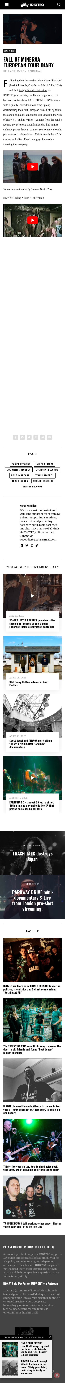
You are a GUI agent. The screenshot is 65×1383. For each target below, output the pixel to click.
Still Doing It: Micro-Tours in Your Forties (28, 683)
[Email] (49, 437)
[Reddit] (42, 437)
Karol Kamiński (28, 505)
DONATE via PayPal (15, 1283)
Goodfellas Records (19, 469)
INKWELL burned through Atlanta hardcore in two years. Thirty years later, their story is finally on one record (33, 1367)
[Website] (37, 545)
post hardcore (20, 475)
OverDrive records (47, 469)
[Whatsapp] (35, 437)
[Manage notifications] (57, 1375)
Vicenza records (32, 486)
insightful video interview (33, 90)
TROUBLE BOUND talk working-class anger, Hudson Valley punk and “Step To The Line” (32, 1224)
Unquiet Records (43, 480)
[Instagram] (32, 545)
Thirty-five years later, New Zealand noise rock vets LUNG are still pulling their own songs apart (31, 1167)
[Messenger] (22, 437)
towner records (44, 475)
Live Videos (10, 51)
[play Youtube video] (32, 166)
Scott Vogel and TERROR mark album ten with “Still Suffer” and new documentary (30, 744)
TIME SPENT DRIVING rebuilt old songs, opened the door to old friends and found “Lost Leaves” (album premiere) (34, 1349)
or (29, 1283)
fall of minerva (44, 464)
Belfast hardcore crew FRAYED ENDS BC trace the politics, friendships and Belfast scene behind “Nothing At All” (31, 989)
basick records (21, 464)
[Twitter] (29, 437)
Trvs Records (20, 480)
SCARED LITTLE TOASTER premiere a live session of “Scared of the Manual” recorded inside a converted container (32, 623)
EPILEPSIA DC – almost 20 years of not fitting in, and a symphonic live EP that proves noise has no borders (31, 805)
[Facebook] (15, 437)
